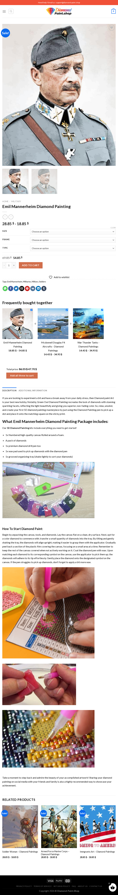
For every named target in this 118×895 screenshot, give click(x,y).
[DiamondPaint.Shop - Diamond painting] (59, 11)
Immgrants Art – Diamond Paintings (97, 851)
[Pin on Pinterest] (27, 288)
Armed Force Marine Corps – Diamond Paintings (55, 853)
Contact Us (95, 886)
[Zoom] (6, 162)
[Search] (11, 11)
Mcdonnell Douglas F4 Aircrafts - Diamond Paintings (53, 346)
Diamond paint (102, 397)
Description (9, 390)
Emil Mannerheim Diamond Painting (45, 421)
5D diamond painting (35, 409)
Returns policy (62, 886)
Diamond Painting (86, 409)
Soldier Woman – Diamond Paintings (20, 851)
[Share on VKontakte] (32, 288)
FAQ (74, 886)
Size (4, 231)
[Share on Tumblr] (43, 288)
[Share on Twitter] (16, 288)
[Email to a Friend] (21, 288)
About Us (83, 886)
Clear (113, 228)
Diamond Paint (32, 529)
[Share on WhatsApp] (5, 288)
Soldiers (42, 281)
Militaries (27, 281)
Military (16, 201)
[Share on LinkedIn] (38, 288)
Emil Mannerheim (14, 281)
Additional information (33, 390)
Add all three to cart (22, 375)
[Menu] (4, 11)
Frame (6, 240)
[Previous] (8, 95)
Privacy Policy (24, 886)
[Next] (109, 95)
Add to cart (30, 265)
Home (5, 201)
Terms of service (43, 886)
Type (5, 248)
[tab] (9, 390)
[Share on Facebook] (10, 288)
